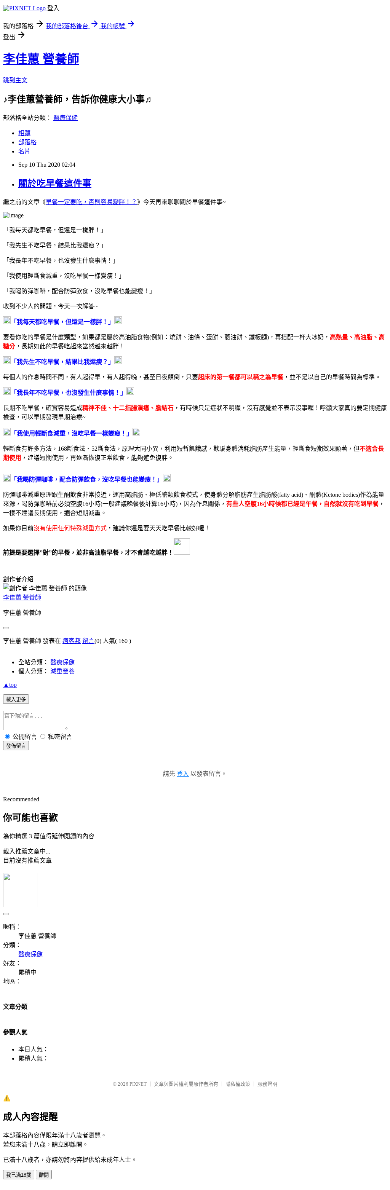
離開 (44, 1175)
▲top (10, 684)
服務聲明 (267, 1084)
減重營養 (62, 671)
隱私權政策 (237, 1084)
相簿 (24, 133)
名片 (24, 151)
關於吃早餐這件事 (54, 183)
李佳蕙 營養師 (41, 59)
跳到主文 (15, 80)
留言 (88, 641)
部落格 (27, 142)
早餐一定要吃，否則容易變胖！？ (91, 202)
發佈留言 (16, 746)
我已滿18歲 (18, 1175)
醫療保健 (65, 118)
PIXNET (138, 1084)
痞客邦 (71, 641)
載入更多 (16, 699)
